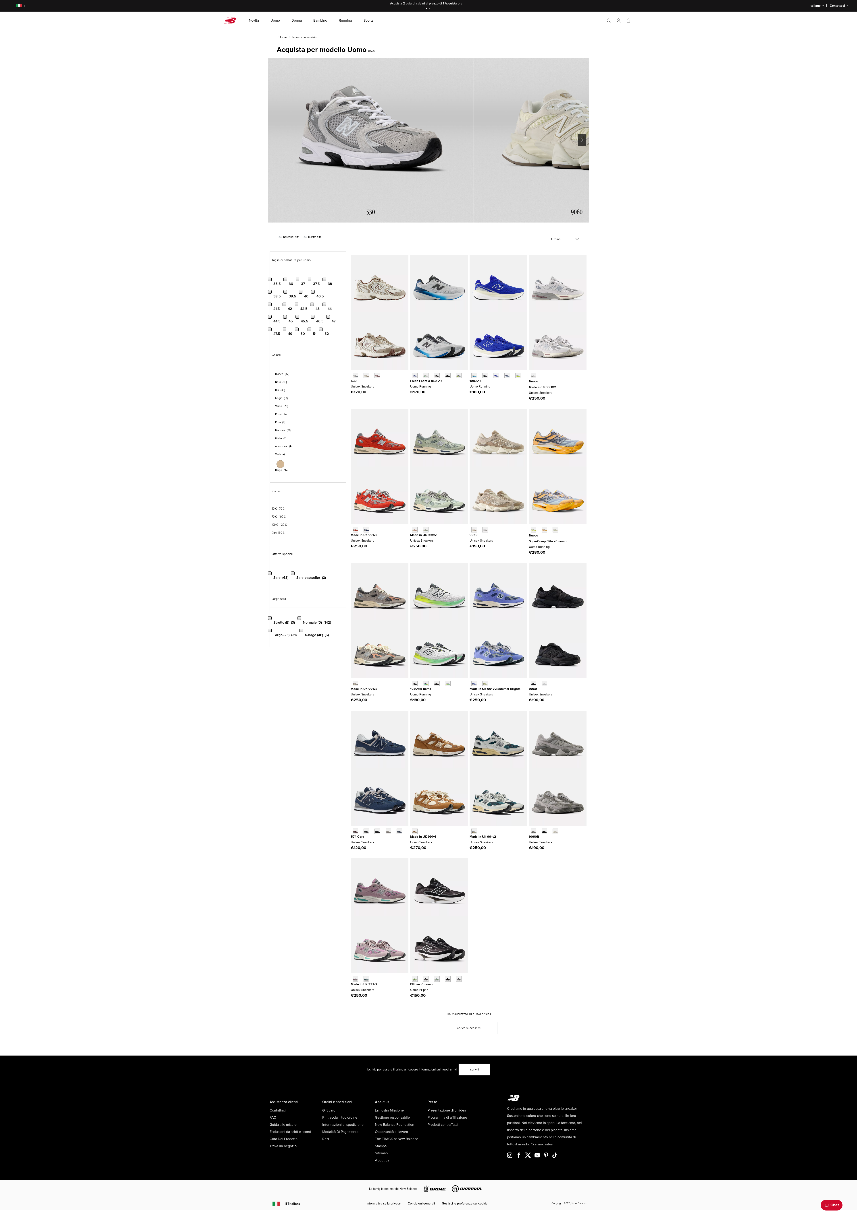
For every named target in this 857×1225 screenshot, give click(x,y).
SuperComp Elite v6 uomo (547, 541)
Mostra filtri (315, 237)
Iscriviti (474, 1069)
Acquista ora (453, 3)
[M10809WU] (518, 375)
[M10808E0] (474, 375)
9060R (534, 837)
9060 (474, 535)
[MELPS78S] (414, 979)
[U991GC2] (355, 683)
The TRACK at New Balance (396, 1139)
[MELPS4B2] (436, 979)
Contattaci (278, 1110)
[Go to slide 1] (427, 9)
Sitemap (381, 1153)
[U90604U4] (544, 831)
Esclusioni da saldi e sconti (290, 1132)
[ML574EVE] (377, 831)
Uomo (283, 37)
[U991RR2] (355, 979)
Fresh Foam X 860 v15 (426, 381)
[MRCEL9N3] (555, 529)
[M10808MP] (447, 683)
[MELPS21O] (447, 979)
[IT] (16, 6)
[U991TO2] (474, 831)
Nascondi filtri (291, 237)
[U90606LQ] (555, 831)
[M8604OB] (458, 375)
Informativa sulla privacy (383, 1203)
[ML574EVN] (399, 831)
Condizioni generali (421, 1203)
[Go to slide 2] (429, 9)
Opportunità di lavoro (391, 1132)
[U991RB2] (414, 529)
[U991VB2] (366, 529)
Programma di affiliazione (447, 1117)
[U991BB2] (425, 529)
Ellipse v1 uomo (421, 984)
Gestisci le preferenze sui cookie (464, 1203)
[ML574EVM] (355, 831)
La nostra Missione (389, 1110)
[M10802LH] (496, 375)
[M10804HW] (485, 375)
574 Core (357, 837)
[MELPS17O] (458, 979)
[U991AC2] (533, 375)
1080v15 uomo (420, 689)
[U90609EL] (533, 831)
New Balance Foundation (394, 1124)
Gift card (328, 1110)
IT (292, 1204)
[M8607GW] (436, 375)
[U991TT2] (366, 979)
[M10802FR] (414, 683)
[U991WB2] (474, 683)
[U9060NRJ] (544, 683)
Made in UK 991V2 (542, 387)
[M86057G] (447, 375)
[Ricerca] (608, 20)
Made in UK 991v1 (423, 837)
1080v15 (476, 381)
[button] (618, 20)
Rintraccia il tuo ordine (339, 1117)
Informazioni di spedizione (343, 1124)
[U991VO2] (355, 529)
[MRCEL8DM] (544, 529)
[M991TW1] (414, 831)
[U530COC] (355, 375)
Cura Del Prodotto (283, 1139)
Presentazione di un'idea (447, 1110)
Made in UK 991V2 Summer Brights (495, 689)
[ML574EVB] (366, 831)
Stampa (381, 1146)
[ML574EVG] (388, 831)
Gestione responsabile (392, 1117)
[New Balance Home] (231, 20)
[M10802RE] (507, 375)
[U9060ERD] (485, 529)
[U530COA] (377, 375)
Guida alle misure (283, 1124)
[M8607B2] (414, 375)
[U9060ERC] (474, 529)
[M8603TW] (425, 375)
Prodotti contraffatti (443, 1124)
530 (354, 381)
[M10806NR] (425, 683)
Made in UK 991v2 (364, 535)
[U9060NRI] (533, 683)
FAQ (273, 1117)
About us (382, 1160)
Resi (325, 1139)
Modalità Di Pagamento (340, 1132)
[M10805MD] (436, 683)
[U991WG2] (485, 683)
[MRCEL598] (533, 529)
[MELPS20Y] (425, 979)
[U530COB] (366, 375)
